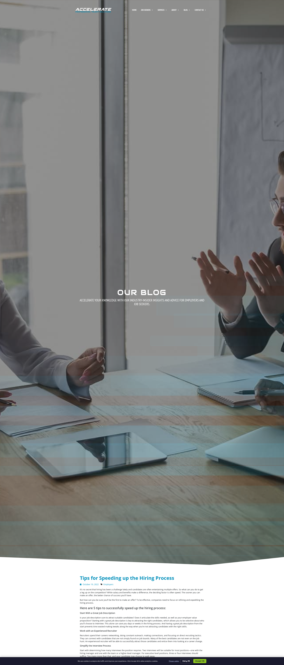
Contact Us (199, 10)
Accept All (199, 661)
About (174, 10)
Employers (108, 584)
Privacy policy (174, 661)
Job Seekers (146, 10)
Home (134, 10)
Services (161, 10)
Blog (186, 10)
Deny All (186, 661)
